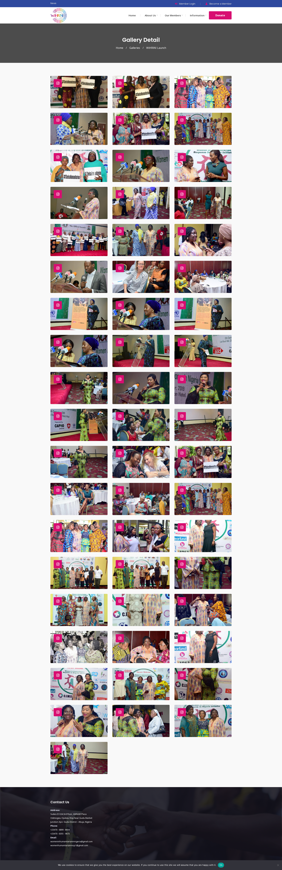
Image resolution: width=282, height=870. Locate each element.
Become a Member (221, 3)
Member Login (187, 3)
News (53, 3)
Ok (220, 865)
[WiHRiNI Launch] (79, 92)
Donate (220, 15)
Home (132, 15)
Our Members (173, 15)
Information (197, 15)
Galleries (134, 48)
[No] (278, 865)
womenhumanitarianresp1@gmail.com (69, 845)
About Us (150, 15)
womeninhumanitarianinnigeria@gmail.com (71, 841)
